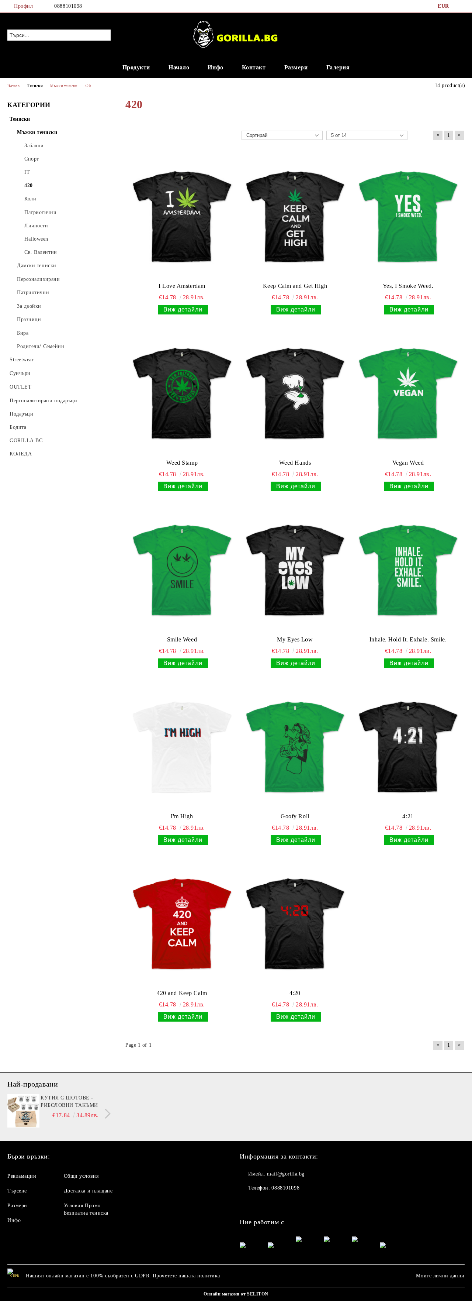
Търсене (17, 1191)
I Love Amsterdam (182, 286)
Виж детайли (182, 309)
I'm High (182, 816)
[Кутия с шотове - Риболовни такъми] (22, 1111)
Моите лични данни (440, 1275)
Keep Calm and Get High (295, 286)
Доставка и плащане (88, 1191)
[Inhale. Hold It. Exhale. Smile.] (408, 570)
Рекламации (22, 1176)
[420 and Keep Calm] (182, 923)
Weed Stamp (182, 463)
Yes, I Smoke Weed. (408, 286)
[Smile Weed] (182, 570)
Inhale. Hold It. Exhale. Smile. (408, 639)
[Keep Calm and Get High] (295, 216)
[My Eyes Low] (295, 570)
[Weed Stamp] (182, 393)
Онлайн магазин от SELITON (236, 1294)
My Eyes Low (295, 639)
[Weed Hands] (295, 393)
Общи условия (81, 1176)
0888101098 (68, 6)
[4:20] (295, 923)
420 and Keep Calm (182, 993)
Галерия (338, 67)
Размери (296, 67)
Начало (179, 67)
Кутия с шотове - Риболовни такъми (69, 1101)
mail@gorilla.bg (285, 1174)
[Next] (106, 1114)
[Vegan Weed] (408, 393)
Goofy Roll (295, 816)
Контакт (254, 67)
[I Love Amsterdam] (182, 216)
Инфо (215, 67)
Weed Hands (295, 463)
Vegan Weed (408, 463)
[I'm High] (182, 746)
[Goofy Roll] (295, 746)
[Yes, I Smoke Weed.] (408, 216)
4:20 (295, 993)
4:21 (407, 816)
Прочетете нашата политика (186, 1275)
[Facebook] (461, 6)
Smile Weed (182, 639)
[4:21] (408, 746)
